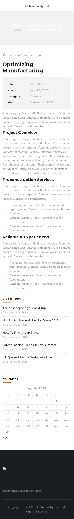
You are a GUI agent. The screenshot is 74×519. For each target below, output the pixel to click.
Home (18, 29)
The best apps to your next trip (24, 308)
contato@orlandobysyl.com (22, 490)
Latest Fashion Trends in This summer (29, 345)
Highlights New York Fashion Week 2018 (31, 320)
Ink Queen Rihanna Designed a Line (27, 357)
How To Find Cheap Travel (21, 332)
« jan (6, 437)
